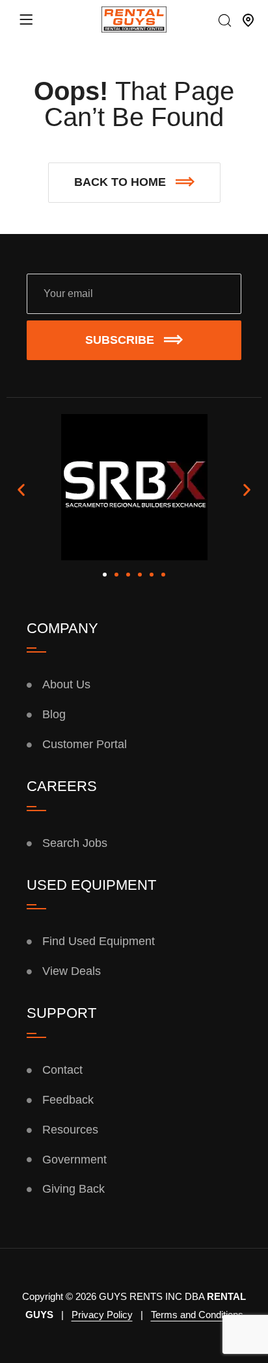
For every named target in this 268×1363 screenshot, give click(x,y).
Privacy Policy (102, 1314)
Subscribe (119, 339)
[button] (134, 182)
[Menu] (26, 19)
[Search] (225, 21)
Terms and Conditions (197, 1314)
